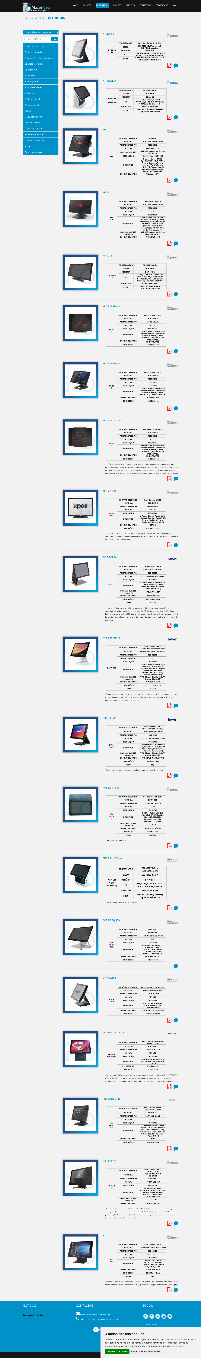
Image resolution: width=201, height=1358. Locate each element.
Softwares (29, 93)
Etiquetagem (31, 81)
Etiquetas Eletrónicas (35, 140)
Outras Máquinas (33, 152)
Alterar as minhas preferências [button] (145, 1351)
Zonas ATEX (30, 75)
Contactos (145, 5)
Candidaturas (150, 1324)
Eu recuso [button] (123, 1351)
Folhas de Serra (32, 122)
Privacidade (162, 5)
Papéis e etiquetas (33, 134)
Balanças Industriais (34, 52)
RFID (27, 146)
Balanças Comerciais (34, 46)
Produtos (101, 5)
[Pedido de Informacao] (176, 66)
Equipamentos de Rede (36, 99)
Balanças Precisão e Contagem (39, 58)
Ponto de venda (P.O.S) (35, 87)
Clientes (130, 5)
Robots (28, 111)
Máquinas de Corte (34, 116)
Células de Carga (33, 128)
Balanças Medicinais (34, 64)
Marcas (117, 5)
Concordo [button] (111, 1351)
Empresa (87, 5)
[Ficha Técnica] (169, 66)
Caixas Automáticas (34, 105)
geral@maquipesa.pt (101, 1314)
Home (75, 5)
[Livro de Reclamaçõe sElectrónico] (100, 1329)
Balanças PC (30, 69)
